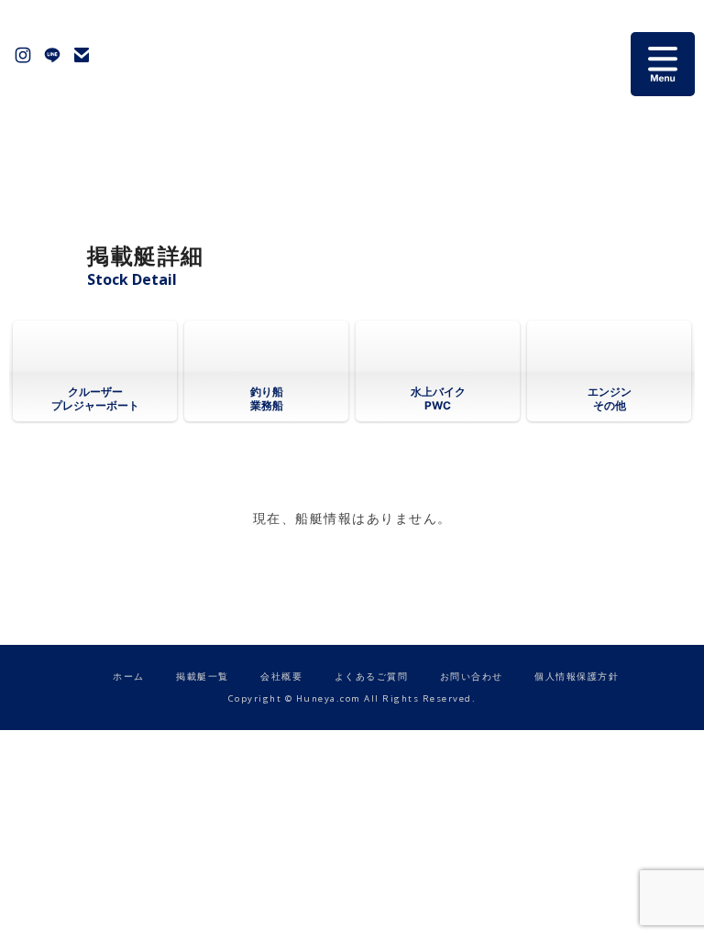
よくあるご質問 (372, 676)
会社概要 (281, 676)
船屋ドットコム (333, 64)
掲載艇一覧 (202, 676)
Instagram (23, 55)
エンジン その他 (610, 398)
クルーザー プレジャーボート (95, 398)
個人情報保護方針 (576, 676)
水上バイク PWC (438, 398)
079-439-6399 (111, 55)
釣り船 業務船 (266, 398)
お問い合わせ (81, 55)
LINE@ (52, 55)
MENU (663, 64)
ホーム (129, 676)
